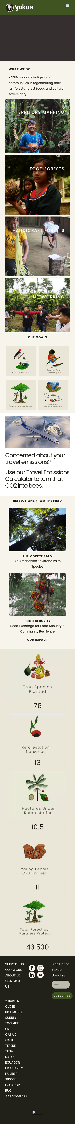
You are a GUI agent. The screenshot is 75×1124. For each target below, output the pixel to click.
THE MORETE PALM (37, 556)
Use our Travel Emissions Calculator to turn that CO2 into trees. (37, 479)
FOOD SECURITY (37, 621)
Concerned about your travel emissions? (35, 458)
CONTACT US (13, 984)
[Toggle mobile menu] (68, 5)
